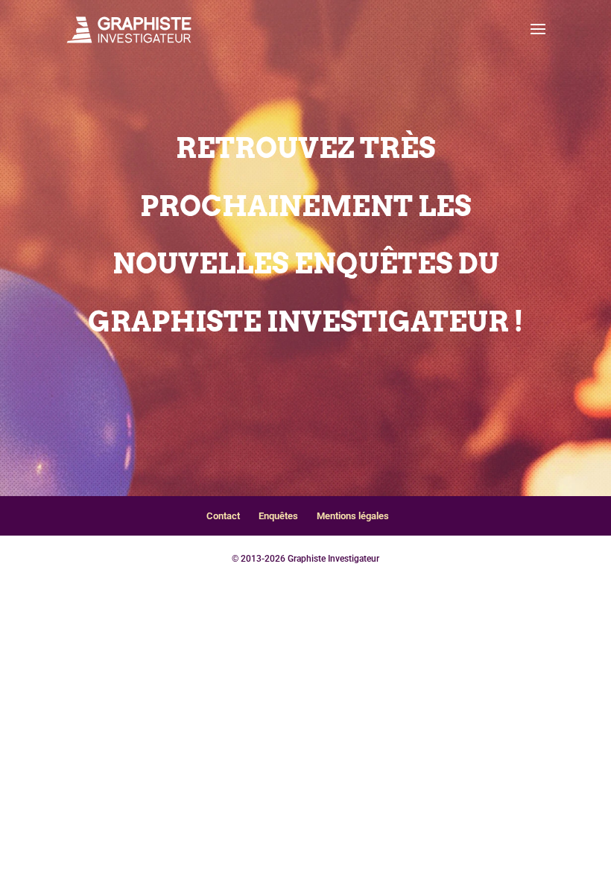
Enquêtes (278, 515)
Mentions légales (353, 515)
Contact (223, 515)
